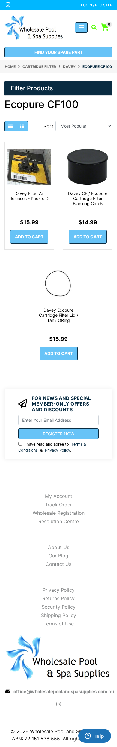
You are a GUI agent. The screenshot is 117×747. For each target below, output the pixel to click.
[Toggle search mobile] (92, 27)
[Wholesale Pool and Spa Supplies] (34, 27)
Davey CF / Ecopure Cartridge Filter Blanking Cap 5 (87, 198)
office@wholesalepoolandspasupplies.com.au (64, 691)
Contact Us (58, 564)
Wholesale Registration (59, 513)
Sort (48, 126)
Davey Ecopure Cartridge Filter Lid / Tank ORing (58, 315)
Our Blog (58, 556)
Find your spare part (58, 52)
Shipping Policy (58, 615)
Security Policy (59, 607)
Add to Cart (29, 236)
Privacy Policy (57, 450)
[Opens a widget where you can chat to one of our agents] (94, 736)
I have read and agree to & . (52, 447)
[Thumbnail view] (10, 126)
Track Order (58, 505)
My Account (58, 496)
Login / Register (96, 5)
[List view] (22, 126)
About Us (58, 547)
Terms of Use (59, 624)
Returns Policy (58, 598)
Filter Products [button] (32, 88)
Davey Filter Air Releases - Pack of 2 (29, 196)
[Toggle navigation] (81, 27)
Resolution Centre (58, 521)
